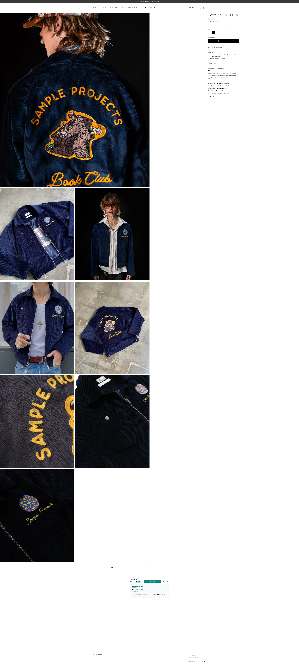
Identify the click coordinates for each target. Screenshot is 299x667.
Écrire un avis (152, 581)
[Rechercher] (197, 8)
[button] (211, 19)
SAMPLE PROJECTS (101, 665)
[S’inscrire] (204, 661)
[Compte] (200, 8)
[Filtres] (163, 581)
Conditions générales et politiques (115, 665)
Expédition (211, 96)
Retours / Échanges (97, 654)
